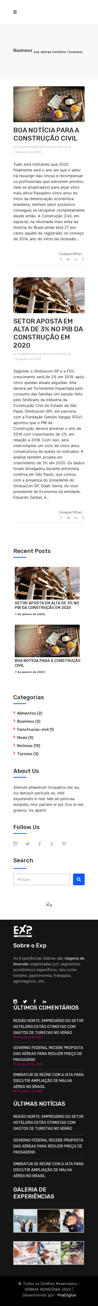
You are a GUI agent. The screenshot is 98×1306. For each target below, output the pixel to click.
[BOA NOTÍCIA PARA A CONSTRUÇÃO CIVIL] (49, 104)
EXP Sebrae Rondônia (50, 52)
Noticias (62, 146)
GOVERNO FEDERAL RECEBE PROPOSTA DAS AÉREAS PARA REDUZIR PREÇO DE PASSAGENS (48, 1053)
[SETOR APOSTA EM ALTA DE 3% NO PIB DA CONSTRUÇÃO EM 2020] (49, 295)
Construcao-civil (33, 729)
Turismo (24, 754)
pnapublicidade (29, 146)
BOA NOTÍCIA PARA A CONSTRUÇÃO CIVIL (46, 134)
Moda (22, 737)
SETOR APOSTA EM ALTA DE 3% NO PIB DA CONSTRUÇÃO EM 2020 (48, 333)
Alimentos (26, 713)
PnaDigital (67, 1295)
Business (49, 146)
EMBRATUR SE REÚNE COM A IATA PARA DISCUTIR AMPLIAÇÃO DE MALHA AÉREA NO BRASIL (48, 1080)
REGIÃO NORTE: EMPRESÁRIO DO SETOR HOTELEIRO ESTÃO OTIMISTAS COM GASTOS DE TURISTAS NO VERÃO (48, 1026)
